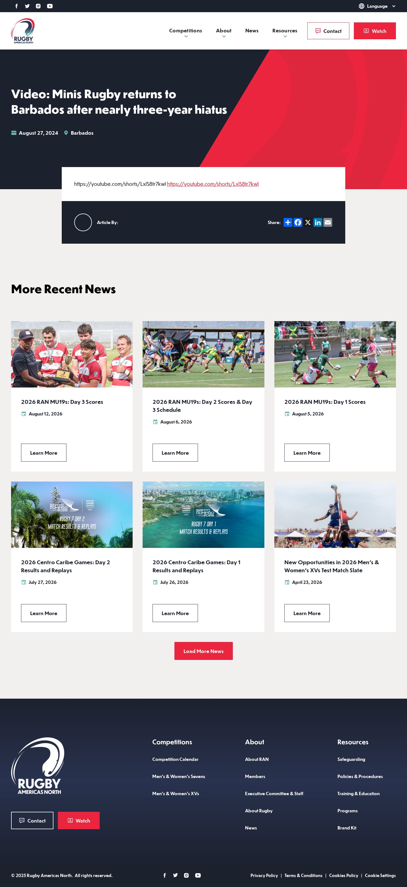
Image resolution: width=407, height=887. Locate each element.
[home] (23, 30)
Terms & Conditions (304, 875)
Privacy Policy (264, 875)
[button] (369, 6)
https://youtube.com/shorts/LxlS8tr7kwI (213, 184)
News (252, 30)
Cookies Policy (343, 875)
